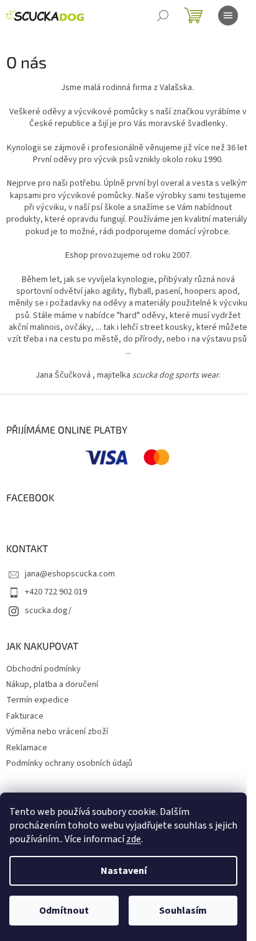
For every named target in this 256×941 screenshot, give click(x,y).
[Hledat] (162, 15)
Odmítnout (64, 910)
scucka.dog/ (48, 610)
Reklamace (26, 748)
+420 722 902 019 (56, 592)
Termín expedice (37, 700)
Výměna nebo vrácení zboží (57, 731)
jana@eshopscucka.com (70, 574)
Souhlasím (183, 910)
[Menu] (228, 15)
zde (133, 839)
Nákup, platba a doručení (52, 684)
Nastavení (124, 871)
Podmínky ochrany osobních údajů (69, 763)
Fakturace (24, 716)
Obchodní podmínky (43, 669)
